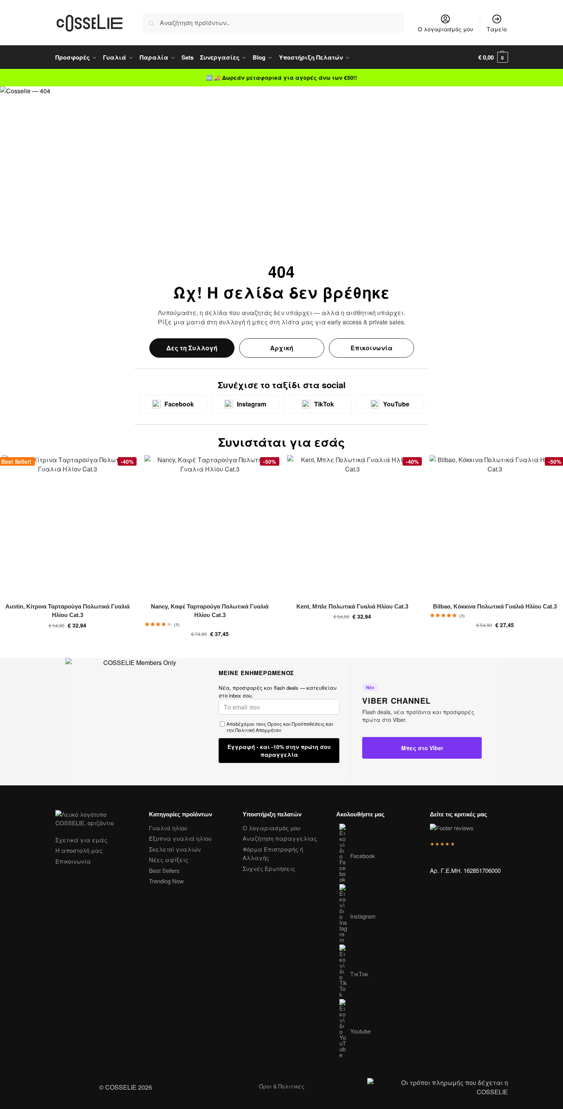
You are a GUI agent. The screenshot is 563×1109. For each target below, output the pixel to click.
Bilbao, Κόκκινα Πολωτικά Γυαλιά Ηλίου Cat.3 (495, 606)
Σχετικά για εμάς (81, 840)
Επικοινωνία (371, 347)
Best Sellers (164, 870)
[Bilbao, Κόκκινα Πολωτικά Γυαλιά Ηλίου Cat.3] (495, 525)
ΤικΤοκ (359, 974)
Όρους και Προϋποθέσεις (296, 723)
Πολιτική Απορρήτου (258, 730)
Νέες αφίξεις (168, 859)
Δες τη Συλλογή (191, 347)
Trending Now (166, 881)
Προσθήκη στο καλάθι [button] (67, 642)
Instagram (363, 916)
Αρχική (281, 347)
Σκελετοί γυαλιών (175, 849)
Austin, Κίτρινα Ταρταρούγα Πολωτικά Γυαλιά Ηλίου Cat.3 (67, 611)
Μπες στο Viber (422, 748)
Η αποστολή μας (79, 850)
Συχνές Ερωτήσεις (269, 868)
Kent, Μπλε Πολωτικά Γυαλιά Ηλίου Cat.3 (352, 606)
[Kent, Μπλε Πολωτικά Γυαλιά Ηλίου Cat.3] (352, 525)
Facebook (362, 856)
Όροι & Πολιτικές (282, 1086)
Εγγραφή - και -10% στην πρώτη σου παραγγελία (279, 750)
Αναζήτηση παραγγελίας (280, 838)
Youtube (360, 1031)
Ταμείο (497, 29)
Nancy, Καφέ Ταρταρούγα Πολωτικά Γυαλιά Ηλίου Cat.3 (210, 611)
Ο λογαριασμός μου (445, 29)
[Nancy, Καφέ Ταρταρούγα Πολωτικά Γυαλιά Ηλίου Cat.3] (209, 525)
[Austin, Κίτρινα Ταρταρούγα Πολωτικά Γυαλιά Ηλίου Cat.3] (67, 525)
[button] (493, 57)
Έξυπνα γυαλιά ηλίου (180, 838)
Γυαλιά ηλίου (168, 828)
